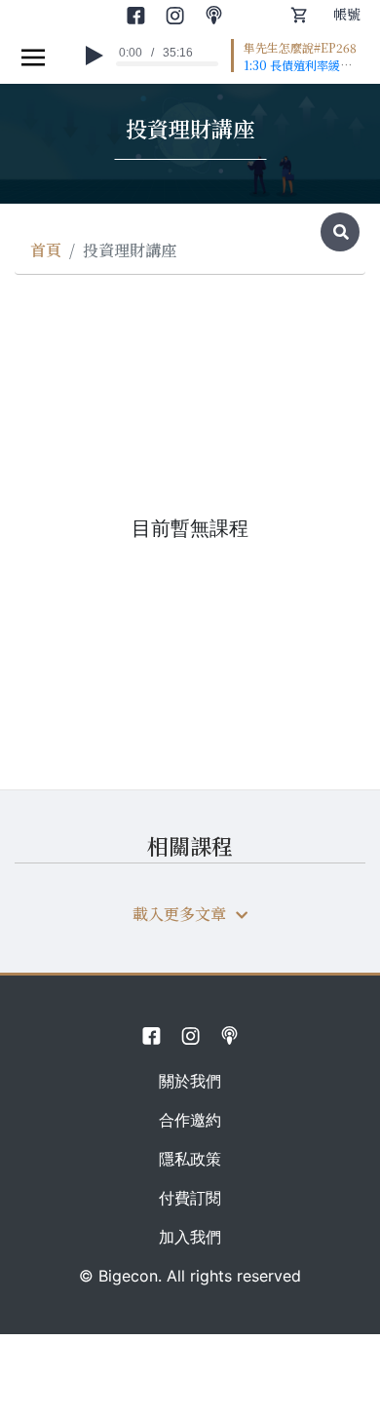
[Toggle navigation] (33, 56)
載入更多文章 (179, 913)
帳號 (347, 13)
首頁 (45, 250)
